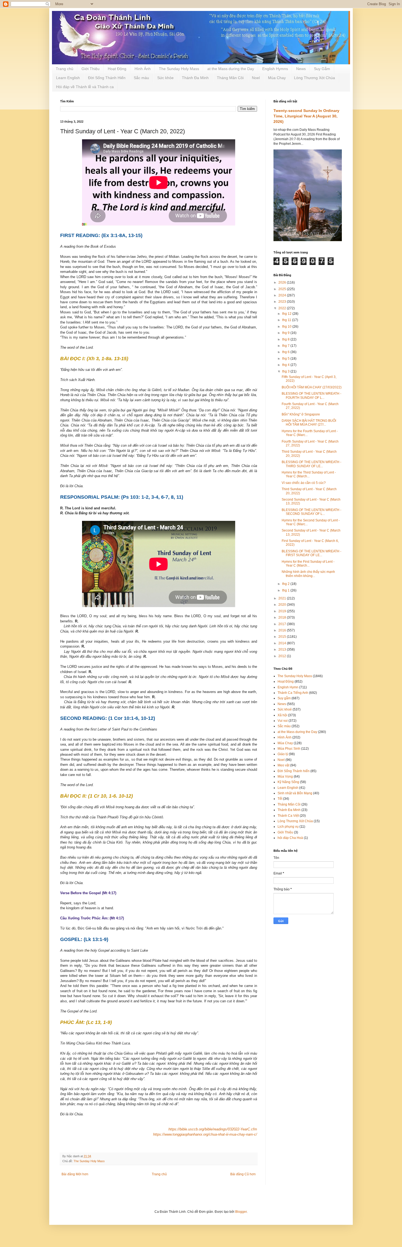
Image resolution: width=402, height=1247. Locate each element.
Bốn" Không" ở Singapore (301, 414)
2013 (282, 649)
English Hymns (275, 69)
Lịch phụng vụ (288, 827)
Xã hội (282, 715)
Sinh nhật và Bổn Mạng (295, 793)
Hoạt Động (117, 69)
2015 (282, 637)
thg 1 (286, 590)
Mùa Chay (277, 78)
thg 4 (286, 365)
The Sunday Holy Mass (179, 69)
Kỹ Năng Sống (288, 782)
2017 (282, 624)
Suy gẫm (284, 698)
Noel (256, 78)
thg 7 (286, 346)
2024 (282, 295)
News (301, 69)
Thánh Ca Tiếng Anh (293, 693)
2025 (282, 289)
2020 (282, 605)
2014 (282, 643)
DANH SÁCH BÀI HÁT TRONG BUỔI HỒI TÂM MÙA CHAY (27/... (309, 422)
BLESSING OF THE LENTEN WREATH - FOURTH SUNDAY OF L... (311, 395)
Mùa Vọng (285, 776)
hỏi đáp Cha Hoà (290, 838)
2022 (282, 308)
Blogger (241, 1212)
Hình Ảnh (143, 69)
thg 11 (287, 320)
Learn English (68, 78)
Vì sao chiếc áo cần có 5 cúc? (304, 483)
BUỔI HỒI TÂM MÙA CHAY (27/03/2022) (312, 387)
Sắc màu (141, 78)
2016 (282, 630)
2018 (282, 617)
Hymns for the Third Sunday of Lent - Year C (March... (309, 474)
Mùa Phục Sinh (289, 748)
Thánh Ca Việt (288, 816)
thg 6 (286, 352)
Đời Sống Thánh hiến (294, 771)
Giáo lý (283, 754)
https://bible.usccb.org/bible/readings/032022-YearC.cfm (212, 1129)
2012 (282, 656)
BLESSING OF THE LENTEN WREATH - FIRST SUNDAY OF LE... (311, 553)
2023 (282, 302)
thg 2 (286, 584)
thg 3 (286, 371)
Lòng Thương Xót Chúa (314, 78)
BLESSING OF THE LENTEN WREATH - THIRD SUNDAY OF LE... (311, 464)
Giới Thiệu (90, 69)
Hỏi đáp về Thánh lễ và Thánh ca (85, 87)
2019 (282, 611)
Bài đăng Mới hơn (75, 1174)
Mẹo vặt (283, 765)
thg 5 (286, 358)
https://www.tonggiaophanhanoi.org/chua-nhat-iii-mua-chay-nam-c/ (205, 1134)
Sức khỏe (165, 78)
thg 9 (286, 333)
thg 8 (286, 339)
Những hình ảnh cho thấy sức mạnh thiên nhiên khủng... (308, 574)
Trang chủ (64, 69)
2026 (282, 282)
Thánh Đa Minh (195, 78)
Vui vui (283, 721)
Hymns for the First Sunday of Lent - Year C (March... (308, 563)
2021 (282, 598)
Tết (280, 799)
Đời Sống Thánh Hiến (107, 78)
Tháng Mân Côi (230, 78)
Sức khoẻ (285, 709)
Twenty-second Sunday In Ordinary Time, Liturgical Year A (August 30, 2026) (306, 115)
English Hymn (288, 687)
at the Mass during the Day (230, 69)
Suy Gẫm (322, 69)
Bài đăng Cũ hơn (243, 1174)
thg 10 (287, 326)
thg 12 (287, 314)
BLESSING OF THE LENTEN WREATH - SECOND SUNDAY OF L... (311, 512)
